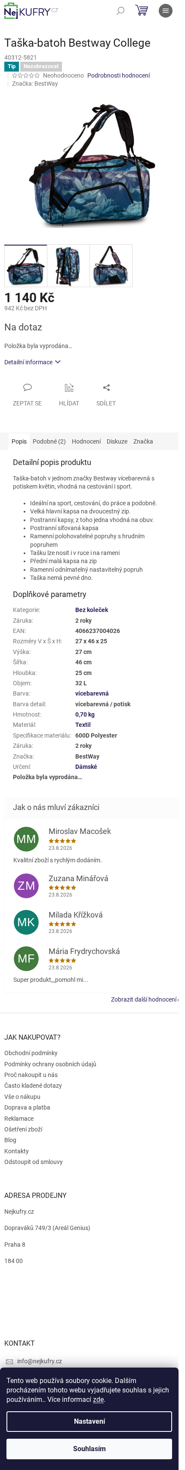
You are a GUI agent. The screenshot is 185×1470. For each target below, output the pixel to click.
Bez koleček (91, 609)
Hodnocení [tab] (86, 441)
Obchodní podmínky (31, 1053)
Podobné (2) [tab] (49, 441)
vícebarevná (92, 693)
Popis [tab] (19, 441)
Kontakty (16, 1151)
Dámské (86, 766)
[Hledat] (120, 10)
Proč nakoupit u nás (31, 1074)
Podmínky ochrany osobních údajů (50, 1064)
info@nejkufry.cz (39, 1361)
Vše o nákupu (22, 1096)
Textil (83, 724)
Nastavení (89, 1421)
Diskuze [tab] (117, 441)
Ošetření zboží (23, 1129)
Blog (10, 1140)
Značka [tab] (143, 441)
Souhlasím (89, 1449)
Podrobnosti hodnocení (118, 75)
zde (98, 1399)
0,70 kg (85, 714)
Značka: (35, 83)
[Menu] (165, 10)
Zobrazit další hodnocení (143, 999)
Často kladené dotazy (33, 1085)
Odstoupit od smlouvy (33, 1161)
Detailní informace (28, 362)
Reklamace (19, 1118)
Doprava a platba (27, 1107)
